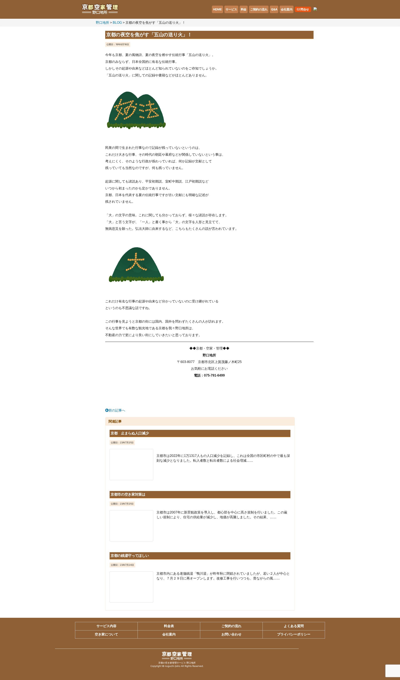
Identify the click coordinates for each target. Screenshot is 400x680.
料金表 (169, 626)
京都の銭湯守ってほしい (130, 555)
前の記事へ (117, 410)
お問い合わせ (231, 634)
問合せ (304, 9)
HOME (217, 9)
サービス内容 (106, 626)
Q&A (274, 9)
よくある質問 (294, 626)
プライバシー (293, 634)
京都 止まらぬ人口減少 (130, 433)
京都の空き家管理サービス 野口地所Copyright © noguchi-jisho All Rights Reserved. (177, 664)
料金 (243, 9)
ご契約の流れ (258, 9)
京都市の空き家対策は (128, 494)
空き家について (106, 634)
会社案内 (286, 9)
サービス (231, 9)
